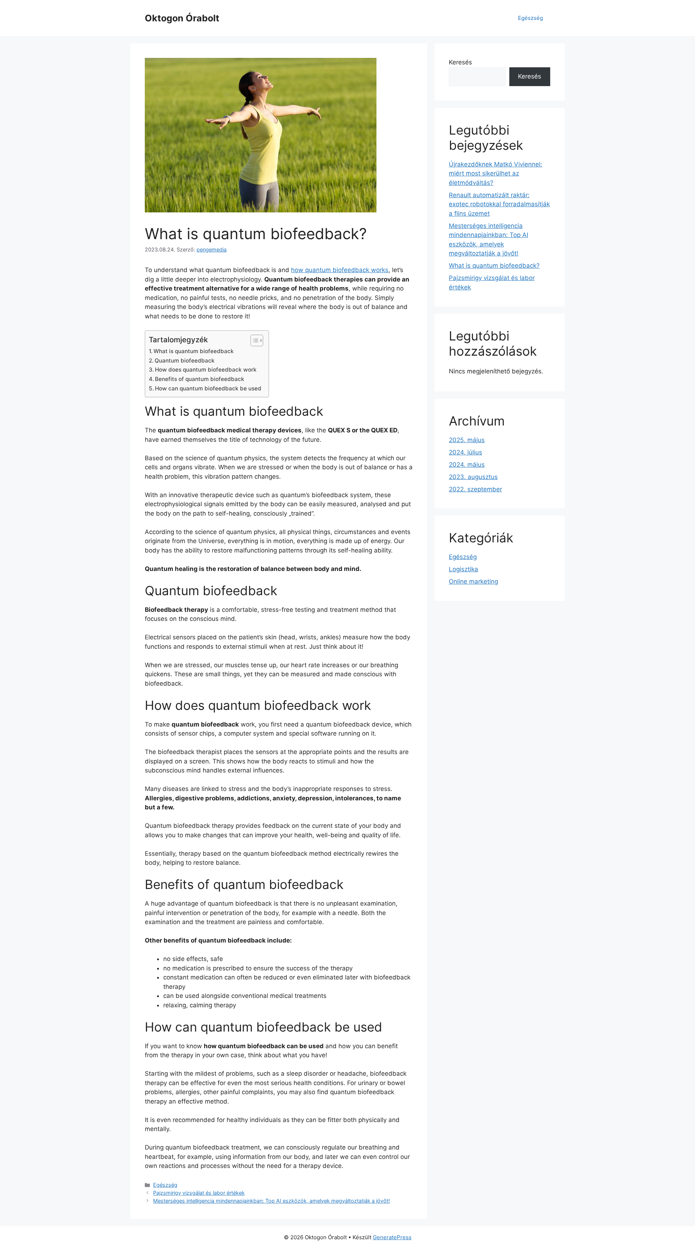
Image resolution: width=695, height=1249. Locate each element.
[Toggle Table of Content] (253, 340)
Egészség (530, 17)
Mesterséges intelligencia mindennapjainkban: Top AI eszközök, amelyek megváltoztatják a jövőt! (271, 1201)
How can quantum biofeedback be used (208, 388)
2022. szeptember (475, 489)
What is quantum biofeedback (193, 351)
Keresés (460, 62)
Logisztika (463, 569)
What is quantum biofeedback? (494, 265)
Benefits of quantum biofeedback (199, 379)
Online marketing (473, 581)
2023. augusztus (473, 476)
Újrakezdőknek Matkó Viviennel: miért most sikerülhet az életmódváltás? (495, 173)
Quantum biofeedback (185, 360)
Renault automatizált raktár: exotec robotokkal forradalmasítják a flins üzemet (499, 204)
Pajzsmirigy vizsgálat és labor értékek (199, 1193)
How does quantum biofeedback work (206, 369)
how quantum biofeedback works (339, 270)
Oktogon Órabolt (182, 18)
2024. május (467, 464)
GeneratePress (392, 1237)
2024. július (465, 452)
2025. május (467, 440)
